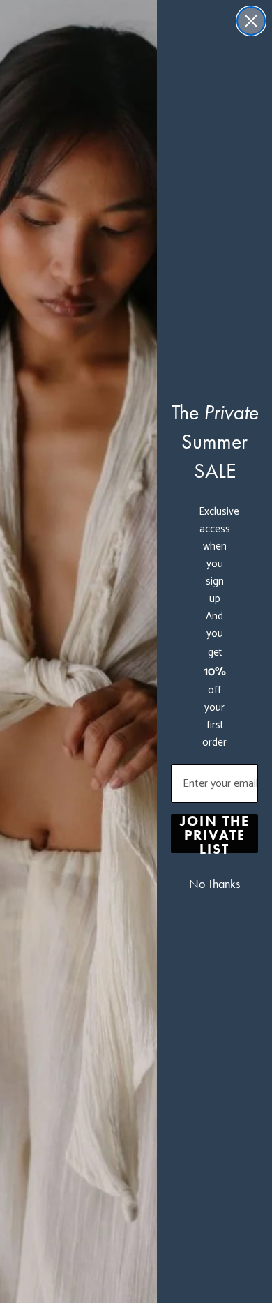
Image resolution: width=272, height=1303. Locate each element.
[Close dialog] (251, 21)
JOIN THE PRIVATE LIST (215, 833)
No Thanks (214, 883)
